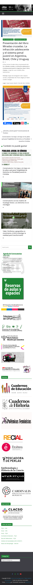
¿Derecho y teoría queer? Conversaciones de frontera (16, 132)
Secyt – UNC (4, 531)
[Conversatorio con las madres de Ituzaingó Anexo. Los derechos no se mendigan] (16, 183)
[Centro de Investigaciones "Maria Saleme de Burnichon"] (16, 5)
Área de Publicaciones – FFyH (8, 538)
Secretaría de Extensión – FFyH (9, 536)
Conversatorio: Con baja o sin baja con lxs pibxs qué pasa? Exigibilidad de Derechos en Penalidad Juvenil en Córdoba (16, 139)
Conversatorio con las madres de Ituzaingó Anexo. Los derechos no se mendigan (16, 203)
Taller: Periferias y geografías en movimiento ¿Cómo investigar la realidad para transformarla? (14, 233)
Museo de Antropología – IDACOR (9, 543)
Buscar (30, 247)
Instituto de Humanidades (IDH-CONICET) (11, 541)
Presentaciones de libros (20, 39)
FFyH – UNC (4, 528)
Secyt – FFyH (4, 533)
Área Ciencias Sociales (8, 39)
